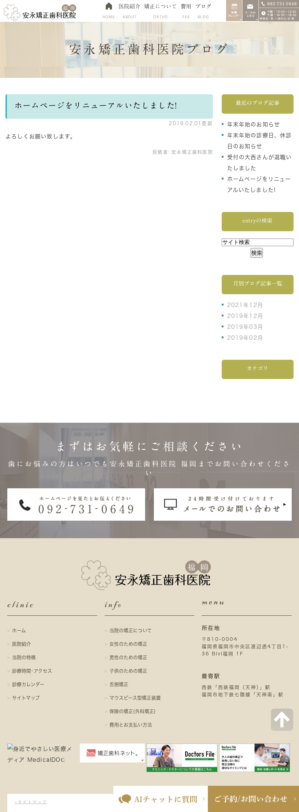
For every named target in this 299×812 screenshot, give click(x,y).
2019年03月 (245, 327)
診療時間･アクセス (32, 671)
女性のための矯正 (128, 644)
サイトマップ (26, 697)
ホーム (19, 630)
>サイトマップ (31, 802)
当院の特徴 (24, 657)
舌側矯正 (118, 684)
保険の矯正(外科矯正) (132, 711)
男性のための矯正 (128, 657)
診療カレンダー (28, 684)
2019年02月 (245, 337)
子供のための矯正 (128, 671)
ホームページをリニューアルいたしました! (95, 106)
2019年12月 (245, 316)
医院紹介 (21, 644)
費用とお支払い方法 (130, 724)
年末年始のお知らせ (253, 124)
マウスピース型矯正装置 (135, 697)
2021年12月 (245, 305)
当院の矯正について (130, 630)
